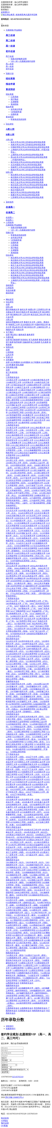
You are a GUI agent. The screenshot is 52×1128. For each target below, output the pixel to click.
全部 (8, 304)
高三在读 (10, 35)
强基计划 (10, 233)
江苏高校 (14, 97)
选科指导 (10, 285)
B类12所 (10, 134)
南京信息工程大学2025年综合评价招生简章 (29, 185)
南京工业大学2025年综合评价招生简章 (27, 182)
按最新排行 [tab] (10, 1029)
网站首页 (10, 299)
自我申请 (14, 114)
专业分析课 (10, 290)
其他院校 (14, 104)
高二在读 (10, 40)
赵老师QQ (5, 12)
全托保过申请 (16, 109)
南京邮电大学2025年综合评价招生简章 (27, 180)
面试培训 (10, 293)
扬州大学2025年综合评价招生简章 (25, 192)
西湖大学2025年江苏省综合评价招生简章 (28, 170)
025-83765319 (17, 1077)
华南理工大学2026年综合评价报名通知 (27, 167)
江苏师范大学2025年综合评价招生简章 (27, 197)
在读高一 (10, 207)
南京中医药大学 (17, 190)
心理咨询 (10, 288)
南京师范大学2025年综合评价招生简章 (27, 175)
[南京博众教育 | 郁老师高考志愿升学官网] (26, 15)
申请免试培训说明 (18, 119)
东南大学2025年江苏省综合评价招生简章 (28, 145)
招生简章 (10, 78)
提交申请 (5, 1072)
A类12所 (10, 129)
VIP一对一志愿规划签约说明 (23, 61)
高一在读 (10, 46)
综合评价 (10, 255)
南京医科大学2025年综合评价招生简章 (27, 177)
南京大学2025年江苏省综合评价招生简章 (28, 142)
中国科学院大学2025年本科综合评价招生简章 (30, 147)
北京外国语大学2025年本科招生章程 (26, 165)
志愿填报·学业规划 (14, 225)
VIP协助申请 (16, 112)
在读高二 (10, 212)
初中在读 (10, 51)
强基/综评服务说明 (19, 59)
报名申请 (10, 84)
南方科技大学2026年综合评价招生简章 (27, 162)
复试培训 (10, 89)
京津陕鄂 (14, 102)
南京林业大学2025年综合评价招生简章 (27, 187)
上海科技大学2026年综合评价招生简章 (27, 155)
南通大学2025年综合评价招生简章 (25, 195)
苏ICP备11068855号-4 (14, 1097)
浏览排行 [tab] (10, 1026)
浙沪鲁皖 (14, 99)
